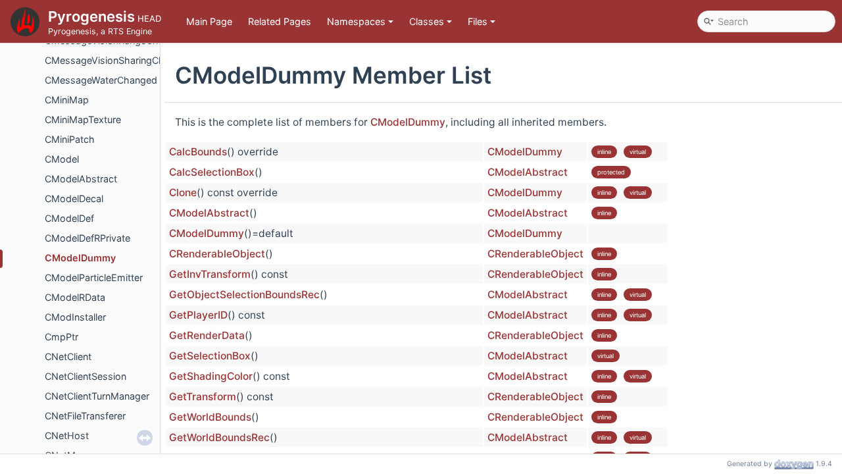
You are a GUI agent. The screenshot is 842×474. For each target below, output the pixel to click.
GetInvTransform (210, 274)
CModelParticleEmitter (94, 277)
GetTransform (202, 396)
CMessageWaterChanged (101, 80)
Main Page (209, 21)
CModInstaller (75, 317)
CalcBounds (198, 151)
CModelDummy (80, 257)
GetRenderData (207, 335)
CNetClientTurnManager (97, 396)
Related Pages (279, 21)
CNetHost (67, 435)
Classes (426, 21)
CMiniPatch (70, 139)
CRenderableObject (217, 254)
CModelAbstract (81, 178)
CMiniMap (67, 99)
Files (477, 21)
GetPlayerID (198, 315)
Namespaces (356, 21)
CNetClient (68, 356)
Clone (183, 192)
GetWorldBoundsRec (219, 437)
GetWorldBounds (210, 417)
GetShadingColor (211, 376)
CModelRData (75, 297)
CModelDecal (74, 198)
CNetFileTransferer (85, 415)
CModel (62, 159)
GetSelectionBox (210, 356)
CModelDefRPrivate (87, 238)
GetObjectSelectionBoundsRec (244, 294)
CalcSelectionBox (212, 172)
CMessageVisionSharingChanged (118, 60)
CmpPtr (61, 336)
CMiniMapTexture (83, 119)
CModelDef (69, 218)
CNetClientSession (85, 376)
